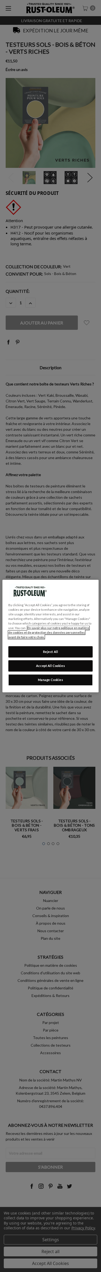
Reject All (50, 651)
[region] (50, 636)
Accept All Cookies (50, 665)
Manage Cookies (50, 679)
